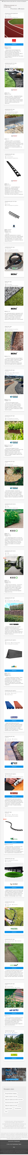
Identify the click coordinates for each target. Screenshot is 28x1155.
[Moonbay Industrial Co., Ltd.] (14, 838)
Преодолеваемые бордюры (11, 1093)
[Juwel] (14, 1054)
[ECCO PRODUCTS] (14, 530)
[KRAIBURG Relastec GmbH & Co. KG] (14, 717)
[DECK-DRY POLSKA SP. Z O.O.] (14, 884)
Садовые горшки (8, 1108)
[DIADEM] (14, 666)
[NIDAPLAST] (14, 89)
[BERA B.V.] (14, 273)
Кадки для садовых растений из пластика (14, 1099)
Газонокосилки (18, 1108)
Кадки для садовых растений (11, 1105)
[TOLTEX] (14, 928)
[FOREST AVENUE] (14, 624)
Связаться (14, 44)
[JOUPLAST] (14, 226)
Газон (6, 1111)
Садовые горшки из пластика (11, 1096)
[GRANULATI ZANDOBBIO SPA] (14, 396)
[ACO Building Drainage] (14, 40)
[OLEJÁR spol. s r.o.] (14, 792)
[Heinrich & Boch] (14, 762)
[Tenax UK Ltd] (14, 1010)
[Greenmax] (14, 964)
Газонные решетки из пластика (11, 1102)
